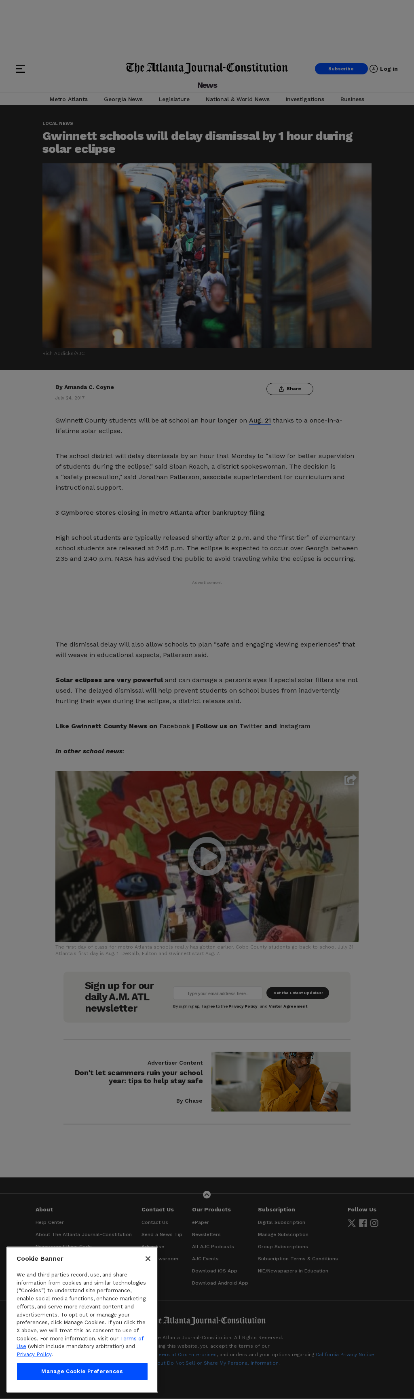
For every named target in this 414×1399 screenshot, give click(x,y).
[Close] (148, 1259)
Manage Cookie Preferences (82, 1371)
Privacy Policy (34, 1354)
